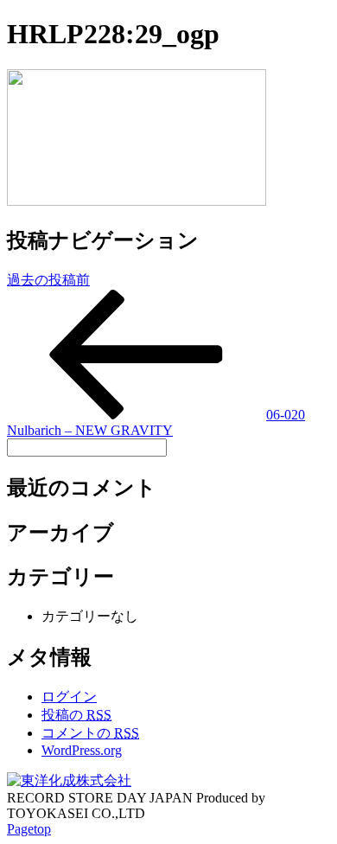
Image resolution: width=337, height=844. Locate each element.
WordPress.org (81, 750)
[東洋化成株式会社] (69, 780)
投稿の (76, 714)
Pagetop (29, 829)
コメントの (90, 733)
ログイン (69, 696)
